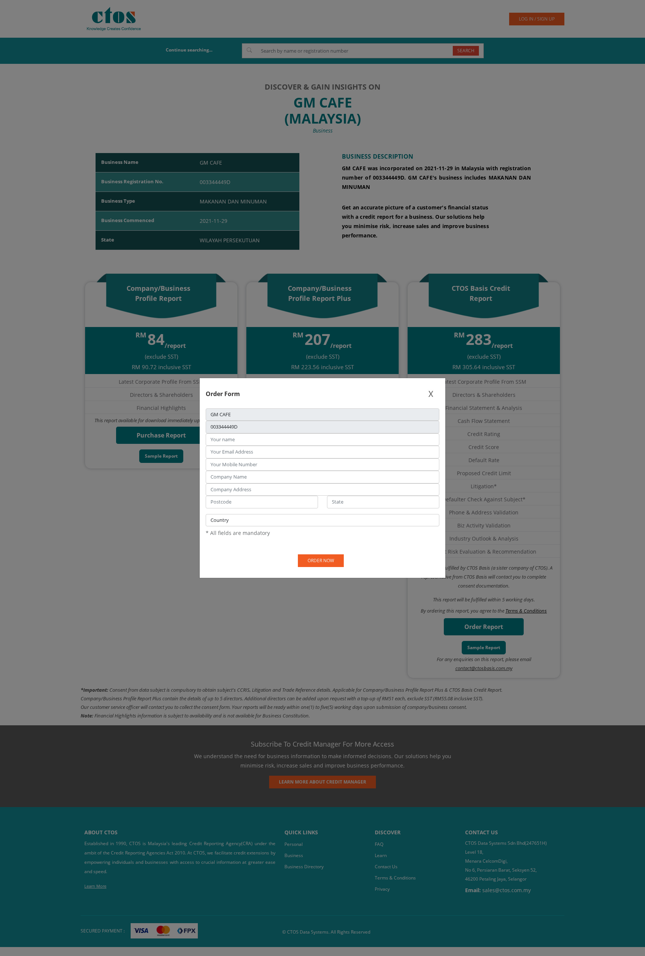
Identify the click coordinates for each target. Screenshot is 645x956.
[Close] (430, 394)
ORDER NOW (321, 560)
